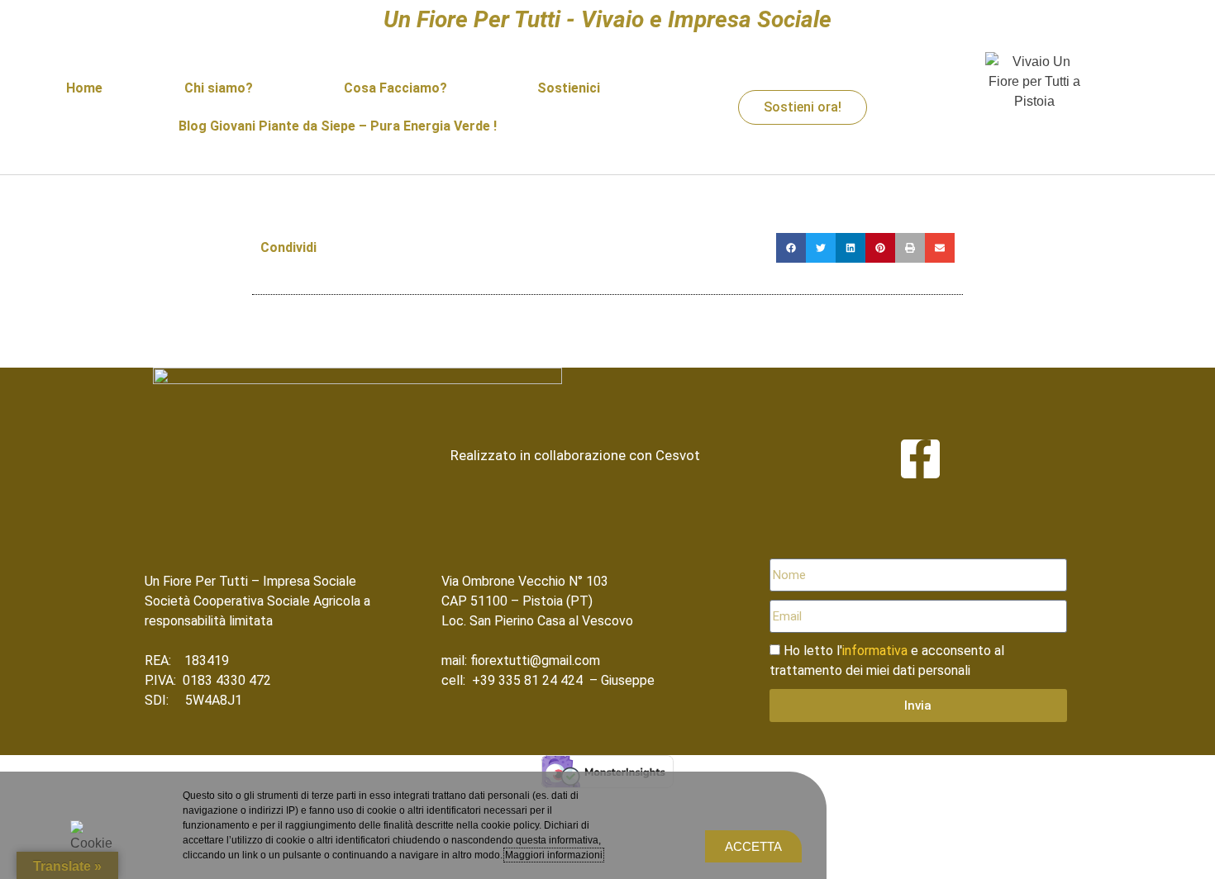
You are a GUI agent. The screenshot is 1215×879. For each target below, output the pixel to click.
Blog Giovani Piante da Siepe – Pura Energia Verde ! (338, 126)
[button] (791, 248)
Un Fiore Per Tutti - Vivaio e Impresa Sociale (607, 19)
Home (84, 88)
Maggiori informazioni (554, 855)
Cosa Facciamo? (395, 88)
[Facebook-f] (920, 459)
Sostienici (568, 88)
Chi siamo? (218, 88)
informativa (875, 650)
